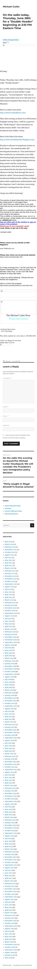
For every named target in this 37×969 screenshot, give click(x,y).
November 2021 (11, 579)
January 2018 (9, 695)
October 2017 (10, 703)
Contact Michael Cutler (13, 511)
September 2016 (11, 738)
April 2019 (8, 656)
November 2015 (11, 764)
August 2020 (9, 616)
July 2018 (8, 679)
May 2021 (8, 595)
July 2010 (8, 931)
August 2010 (9, 929)
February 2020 (10, 632)
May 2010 (8, 936)
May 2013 (8, 844)
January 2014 (9, 823)
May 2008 (8, 958)
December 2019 (10, 637)
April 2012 (8, 878)
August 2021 (9, 587)
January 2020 (10, 634)
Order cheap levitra (11, 40)
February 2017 (10, 724)
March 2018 (9, 690)
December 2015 (10, 762)
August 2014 (9, 804)
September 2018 (11, 674)
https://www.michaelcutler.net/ (11, 257)
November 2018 (11, 669)
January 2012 (9, 886)
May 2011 (8, 907)
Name (5, 407)
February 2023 (10, 547)
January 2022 (10, 573)
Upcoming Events (11, 514)
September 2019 (11, 642)
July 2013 (8, 838)
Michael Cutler (11, 6)
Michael (8, 361)
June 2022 (8, 560)
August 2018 (9, 677)
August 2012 (9, 868)
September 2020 (11, 613)
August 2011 (9, 899)
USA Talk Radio (6, 331)
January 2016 (10, 759)
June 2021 (8, 592)
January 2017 (9, 727)
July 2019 (8, 648)
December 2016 (10, 730)
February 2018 (10, 693)
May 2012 (8, 876)
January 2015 (9, 791)
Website (6, 425)
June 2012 (8, 873)
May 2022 (8, 563)
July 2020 (8, 618)
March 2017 (9, 722)
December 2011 (10, 889)
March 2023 (9, 544)
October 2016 (10, 735)
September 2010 (11, 926)
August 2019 (9, 645)
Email (6, 416)
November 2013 (10, 828)
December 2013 (10, 825)
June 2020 (8, 621)
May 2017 (8, 716)
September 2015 (11, 770)
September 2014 (11, 801)
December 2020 (11, 608)
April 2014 (8, 815)
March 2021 (9, 600)
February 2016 (10, 756)
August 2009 (9, 952)
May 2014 (8, 812)
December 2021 (10, 576)
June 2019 (8, 650)
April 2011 (8, 910)
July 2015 (8, 775)
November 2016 (11, 732)
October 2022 (10, 552)
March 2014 (9, 817)
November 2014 (11, 796)
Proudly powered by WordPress (22, 965)
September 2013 (11, 833)
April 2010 (8, 939)
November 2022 (11, 550)
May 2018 (8, 685)
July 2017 (8, 711)
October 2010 (10, 923)
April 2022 (9, 565)
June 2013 (8, 841)
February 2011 (10, 915)
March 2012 (9, 881)
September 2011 (11, 897)
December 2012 (10, 857)
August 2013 (9, 836)
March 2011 (9, 913)
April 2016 (8, 751)
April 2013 (8, 846)
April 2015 (8, 783)
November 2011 (10, 891)
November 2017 (10, 701)
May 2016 (8, 748)
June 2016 (8, 746)
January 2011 (9, 918)
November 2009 (11, 944)
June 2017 (8, 714)
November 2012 (11, 860)
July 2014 (8, 807)
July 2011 (8, 902)
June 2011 (8, 905)
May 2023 (8, 542)
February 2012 (10, 883)
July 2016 (8, 743)
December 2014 (10, 793)
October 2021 (10, 581)
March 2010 (9, 942)
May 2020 (8, 624)
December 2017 (10, 698)
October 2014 (10, 799)
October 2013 (10, 830)
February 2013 (10, 852)
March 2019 (9, 658)
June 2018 (8, 682)
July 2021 (8, 589)
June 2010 (8, 934)
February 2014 (10, 820)
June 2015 (8, 777)
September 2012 (11, 865)
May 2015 (8, 780)
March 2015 (9, 785)
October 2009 (10, 947)
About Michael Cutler (13, 506)
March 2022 (9, 568)
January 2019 (10, 663)
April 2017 (8, 719)
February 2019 (10, 661)
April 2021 (8, 597)
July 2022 (8, 557)
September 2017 (11, 706)
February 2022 (10, 571)
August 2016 (9, 740)
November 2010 (11, 921)
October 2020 (10, 610)
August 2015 (9, 772)
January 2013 (9, 854)
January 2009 (10, 955)
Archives (8, 508)
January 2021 (9, 605)
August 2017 (9, 709)
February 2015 (10, 788)
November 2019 (11, 640)
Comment (7, 378)
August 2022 (9, 555)
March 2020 (9, 629)
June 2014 (8, 809)
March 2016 (9, 754)
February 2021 (10, 603)
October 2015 (10, 767)
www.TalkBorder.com (7, 248)
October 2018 (10, 671)
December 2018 (10, 666)
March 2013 (9, 849)
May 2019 (8, 653)
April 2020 (9, 626)
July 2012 (8, 870)
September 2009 (11, 950)
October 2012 (10, 862)
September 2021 (11, 584)
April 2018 (8, 687)
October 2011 (9, 894)
